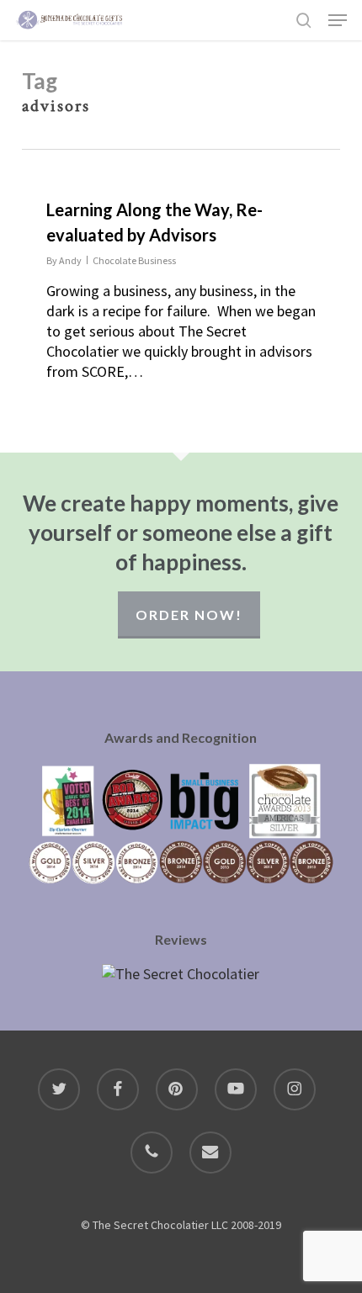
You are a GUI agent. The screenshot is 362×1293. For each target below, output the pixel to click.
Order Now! (189, 615)
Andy (70, 260)
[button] (337, 20)
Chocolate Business (134, 260)
